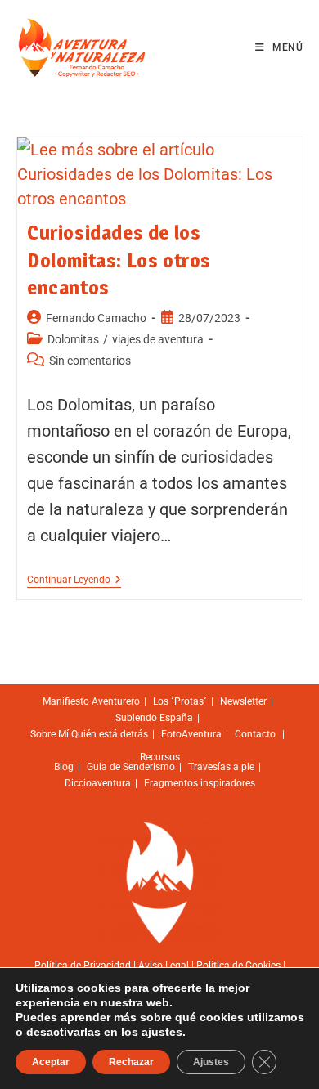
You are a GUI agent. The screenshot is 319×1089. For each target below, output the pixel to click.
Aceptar (51, 1062)
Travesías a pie (221, 767)
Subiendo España (154, 718)
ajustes (162, 1031)
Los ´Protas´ (180, 701)
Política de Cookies (238, 965)
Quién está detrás (109, 734)
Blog (64, 767)
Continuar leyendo (74, 579)
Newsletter (243, 701)
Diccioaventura (98, 783)
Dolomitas (73, 339)
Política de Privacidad (82, 965)
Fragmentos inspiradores (199, 783)
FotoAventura (191, 734)
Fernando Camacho (96, 318)
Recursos (160, 757)
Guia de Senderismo (131, 767)
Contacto (255, 734)
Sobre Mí (49, 734)
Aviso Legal (163, 965)
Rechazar (131, 1062)
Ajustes (211, 1062)
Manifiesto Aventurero (91, 701)
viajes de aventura (158, 339)
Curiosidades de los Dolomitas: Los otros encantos (119, 260)
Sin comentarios (90, 360)
